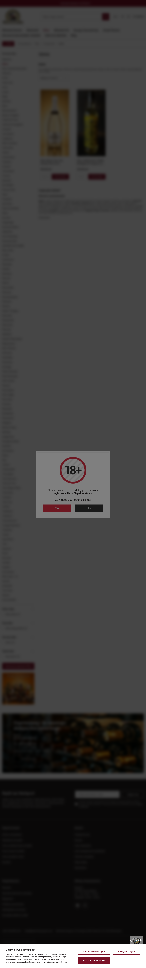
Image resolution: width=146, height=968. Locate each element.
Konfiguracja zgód (126, 951)
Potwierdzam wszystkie (94, 960)
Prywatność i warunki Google (55, 962)
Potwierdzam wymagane (94, 951)
